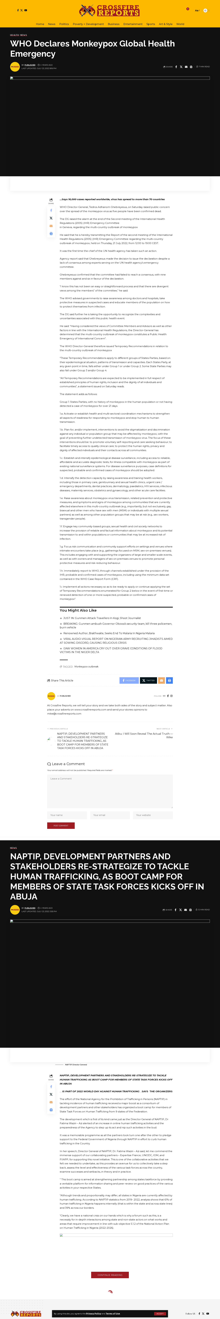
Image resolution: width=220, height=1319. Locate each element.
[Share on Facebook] (176, 66)
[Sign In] (13, 10)
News (23, 35)
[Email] (186, 66)
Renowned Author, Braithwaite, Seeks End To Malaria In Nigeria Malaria (109, 633)
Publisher (30, 65)
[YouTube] (26, 10)
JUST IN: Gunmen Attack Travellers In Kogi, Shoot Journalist (102, 618)
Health (14, 35)
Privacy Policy (93, 1313)
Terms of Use (113, 1313)
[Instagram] (171, 696)
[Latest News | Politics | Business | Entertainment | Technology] (110, 10)
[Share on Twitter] (181, 66)
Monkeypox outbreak (86, 666)
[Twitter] (21, 10)
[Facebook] (17, 10)
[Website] (164, 696)
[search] (191, 10)
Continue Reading (110, 1275)
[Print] (191, 66)
